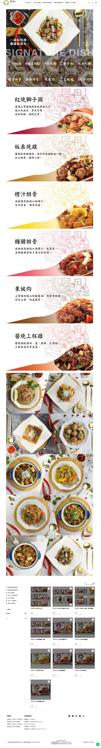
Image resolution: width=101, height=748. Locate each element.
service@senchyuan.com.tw (36, 721)
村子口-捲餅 (11, 598)
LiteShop (92, 742)
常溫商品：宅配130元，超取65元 (14, 724)
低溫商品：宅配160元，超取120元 (15, 719)
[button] (96, 2)
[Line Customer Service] (98, 744)
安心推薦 (73, 2)
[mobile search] (89, 2)
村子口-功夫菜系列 (13, 595)
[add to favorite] (49, 588)
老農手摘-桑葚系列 (47, 2)
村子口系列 (28, 2)
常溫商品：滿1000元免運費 (13, 726)
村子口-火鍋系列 (12, 600)
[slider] (6, 616)
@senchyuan (32, 724)
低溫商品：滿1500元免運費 (13, 721)
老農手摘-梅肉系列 (58, 2)
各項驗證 (67, 2)
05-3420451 (32, 719)
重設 (25, 613)
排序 (93, 583)
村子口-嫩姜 (11, 593)
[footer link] (69, 716)
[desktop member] (92, 2)
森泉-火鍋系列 (37, 2)
